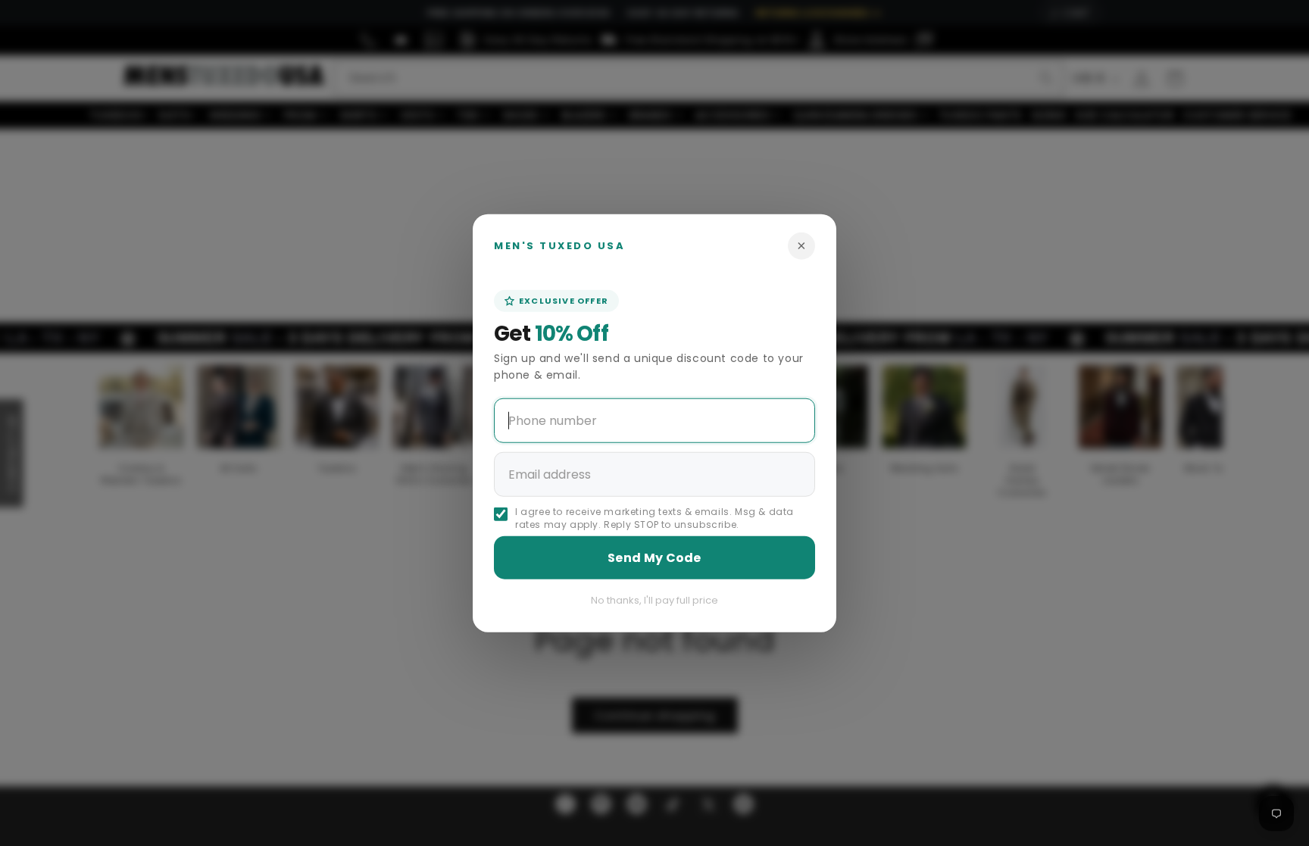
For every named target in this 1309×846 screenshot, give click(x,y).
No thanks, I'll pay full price (654, 600)
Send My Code (654, 558)
